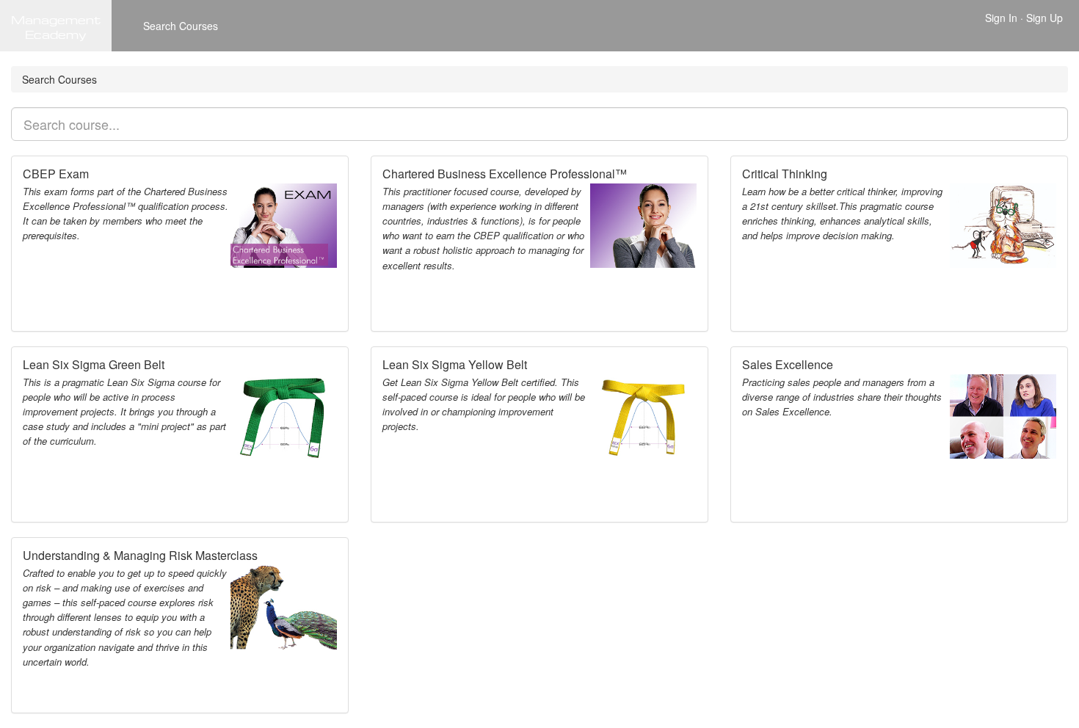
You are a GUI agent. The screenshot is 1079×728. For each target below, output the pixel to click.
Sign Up (1044, 17)
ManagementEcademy (56, 26)
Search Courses (180, 25)
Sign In (1001, 17)
